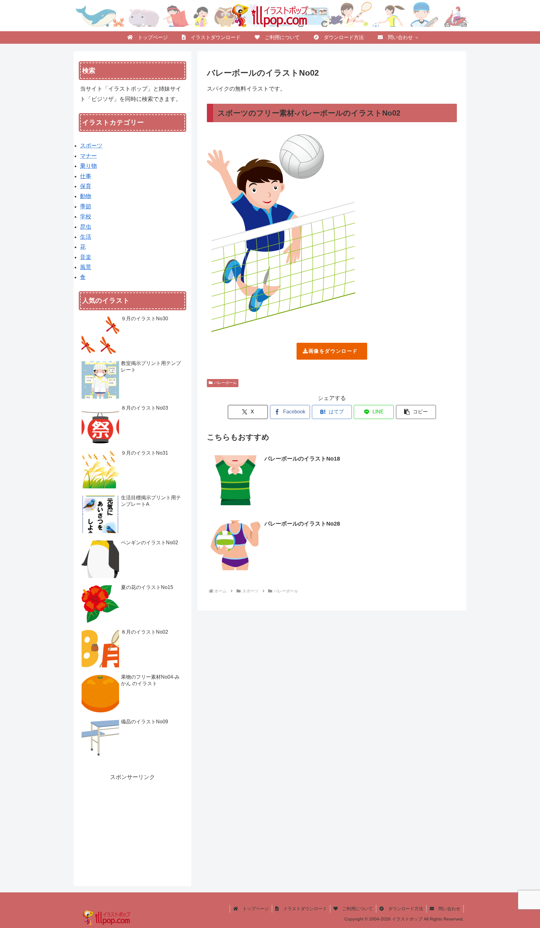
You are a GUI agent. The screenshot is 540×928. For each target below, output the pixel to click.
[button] (416, 412)
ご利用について (355, 908)
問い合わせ (447, 908)
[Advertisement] (132, 826)
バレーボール (225, 383)
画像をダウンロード (333, 351)
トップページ (253, 908)
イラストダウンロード (303, 908)
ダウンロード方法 (403, 908)
